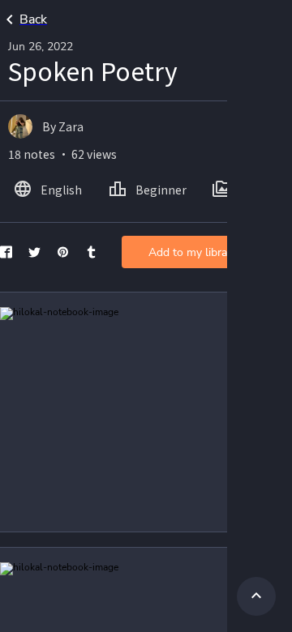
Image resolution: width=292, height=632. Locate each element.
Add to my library (192, 252)
